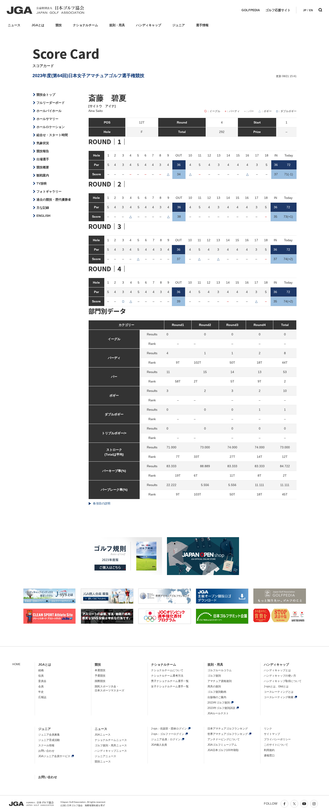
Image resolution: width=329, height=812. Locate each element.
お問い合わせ (46, 750)
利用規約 (269, 750)
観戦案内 (42, 175)
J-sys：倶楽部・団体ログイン (169, 728)
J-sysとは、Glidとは (276, 686)
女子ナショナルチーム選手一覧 (170, 686)
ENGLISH (43, 215)
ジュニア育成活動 (49, 740)
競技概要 (42, 167)
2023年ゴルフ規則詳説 (221, 708)
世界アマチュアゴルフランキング (227, 734)
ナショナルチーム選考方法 (167, 675)
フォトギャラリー (49, 191)
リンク (268, 728)
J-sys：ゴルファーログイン (167, 734)
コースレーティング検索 (278, 697)
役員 (41, 675)
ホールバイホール (49, 111)
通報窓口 (269, 755)
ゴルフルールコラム (219, 670)
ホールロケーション (50, 127)
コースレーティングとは (278, 691)
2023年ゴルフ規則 (218, 702)
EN (311, 10)
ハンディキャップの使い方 (280, 675)
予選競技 (100, 675)
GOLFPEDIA (250, 10)
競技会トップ (45, 94)
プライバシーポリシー (277, 739)
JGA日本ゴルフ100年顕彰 (223, 750)
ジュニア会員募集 (49, 734)
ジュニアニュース (105, 756)
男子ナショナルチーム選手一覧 (170, 681)
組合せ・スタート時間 (52, 135)
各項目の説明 (101, 503)
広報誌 (42, 697)
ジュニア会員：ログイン (166, 739)
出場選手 (42, 159)
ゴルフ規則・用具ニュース (111, 745)
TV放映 (41, 183)
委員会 (42, 681)
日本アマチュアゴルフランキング (227, 728)
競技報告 (42, 151)
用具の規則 (214, 686)
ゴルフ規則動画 (216, 691)
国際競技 (100, 681)
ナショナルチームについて (167, 670)
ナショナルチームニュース (111, 740)
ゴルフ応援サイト (278, 10)
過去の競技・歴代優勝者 (53, 199)
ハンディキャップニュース (111, 750)
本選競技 (100, 670)
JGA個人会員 (159, 744)
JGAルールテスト (218, 713)
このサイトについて (276, 744)
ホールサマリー (47, 119)
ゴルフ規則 (214, 675)
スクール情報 (46, 745)
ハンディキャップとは (277, 670)
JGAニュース (103, 734)
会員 (41, 686)
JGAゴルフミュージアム (222, 744)
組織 (41, 670)
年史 (41, 691)
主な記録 (42, 207)
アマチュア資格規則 (219, 681)
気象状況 (42, 143)
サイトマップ (272, 734)
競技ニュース (103, 761)
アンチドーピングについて (223, 739)
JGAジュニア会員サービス (54, 756)
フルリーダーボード (50, 102)
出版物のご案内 (216, 697)
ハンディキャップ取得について (282, 681)
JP (304, 10)
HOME (16, 664)
